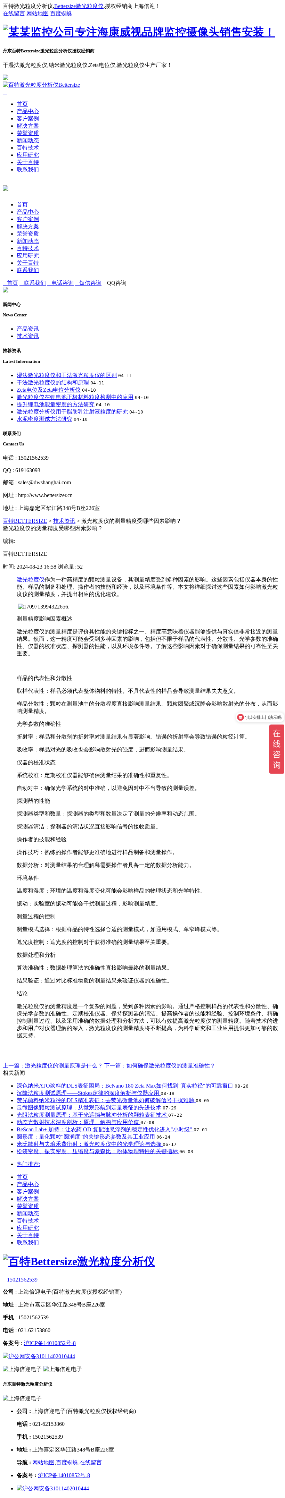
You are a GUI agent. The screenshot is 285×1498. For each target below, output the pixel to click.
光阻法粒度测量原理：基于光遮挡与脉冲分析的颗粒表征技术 (92, 1115)
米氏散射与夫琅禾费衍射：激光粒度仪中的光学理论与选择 (90, 1144)
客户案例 (28, 118)
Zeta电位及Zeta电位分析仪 (49, 390)
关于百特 (28, 162)
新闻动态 (28, 140)
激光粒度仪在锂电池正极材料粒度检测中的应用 (75, 397)
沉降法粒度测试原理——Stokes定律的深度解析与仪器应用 (89, 1093)
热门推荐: (28, 1164)
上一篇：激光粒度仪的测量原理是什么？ (53, 1066)
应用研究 (28, 155)
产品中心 (28, 111)
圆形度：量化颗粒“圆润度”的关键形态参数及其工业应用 (86, 1137)
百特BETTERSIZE (25, 521)
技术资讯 (28, 336)
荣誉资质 (28, 133)
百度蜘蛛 (61, 13)
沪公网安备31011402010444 (41, 1356)
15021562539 (20, 1280)
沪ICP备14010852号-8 (50, 1343)
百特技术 (28, 148)
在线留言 (14, 13)
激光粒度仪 (30, 579)
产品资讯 (28, 329)
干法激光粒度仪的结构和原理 (53, 382)
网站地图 (37, 13)
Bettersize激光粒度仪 (79, 6)
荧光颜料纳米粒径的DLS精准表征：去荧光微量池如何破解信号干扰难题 (106, 1100)
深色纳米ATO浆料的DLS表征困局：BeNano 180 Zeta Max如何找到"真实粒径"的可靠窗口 (126, 1086)
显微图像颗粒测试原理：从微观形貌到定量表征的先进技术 (90, 1107)
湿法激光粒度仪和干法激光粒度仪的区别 (67, 375)
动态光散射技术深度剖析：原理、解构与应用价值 (78, 1122)
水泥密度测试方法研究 (44, 419)
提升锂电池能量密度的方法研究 (56, 404)
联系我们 (28, 169)
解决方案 (28, 126)
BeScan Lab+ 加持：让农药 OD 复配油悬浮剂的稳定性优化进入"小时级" (105, 1129)
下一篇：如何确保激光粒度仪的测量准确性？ (159, 1066)
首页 (22, 104)
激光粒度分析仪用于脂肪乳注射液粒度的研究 (72, 412)
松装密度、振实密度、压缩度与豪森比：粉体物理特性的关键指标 (98, 1151)
